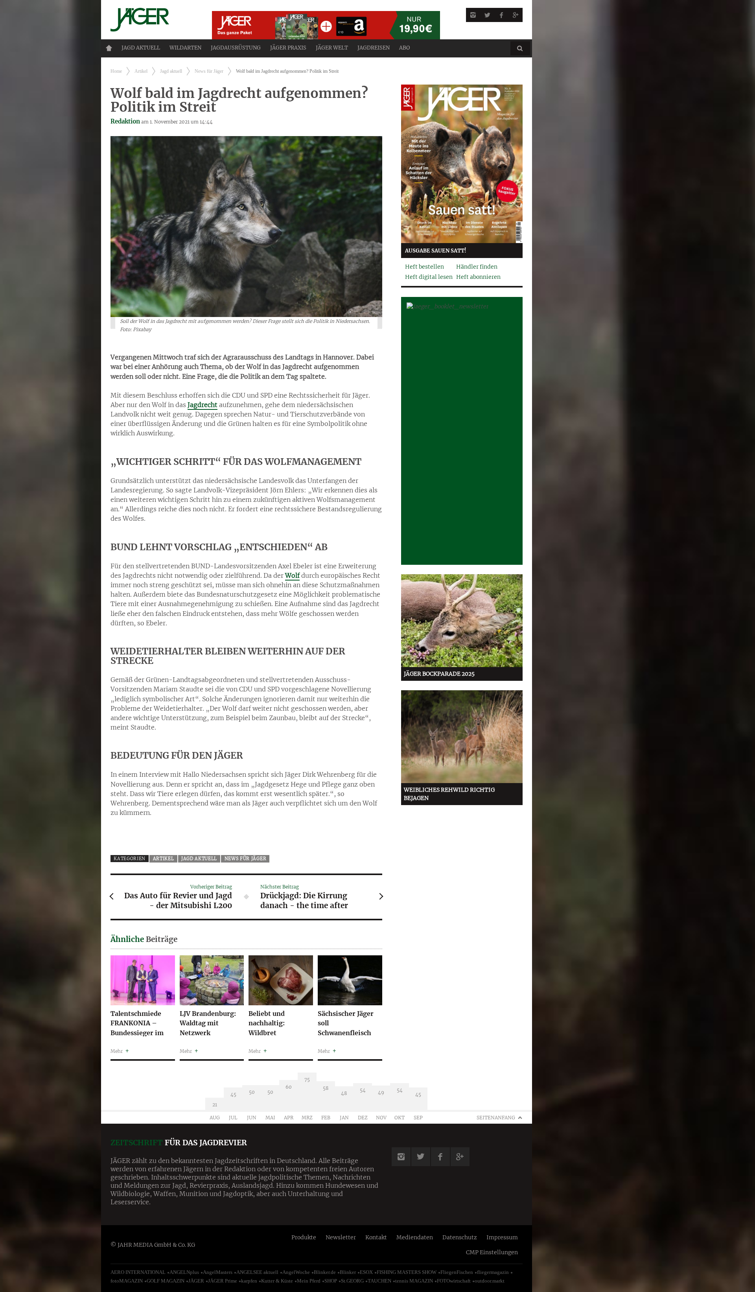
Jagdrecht (202, 405)
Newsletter (341, 1237)
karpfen (249, 1281)
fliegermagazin (493, 1272)
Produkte (303, 1237)
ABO (404, 47)
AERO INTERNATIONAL (138, 1272)
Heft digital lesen (429, 276)
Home (109, 48)
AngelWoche (296, 1272)
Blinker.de (325, 1272)
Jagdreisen (373, 47)
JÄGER (196, 1281)
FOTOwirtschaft (454, 1281)
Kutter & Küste (277, 1281)
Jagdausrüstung (236, 47)
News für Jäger (209, 71)
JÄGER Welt (332, 47)
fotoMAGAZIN (126, 1281)
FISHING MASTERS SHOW (406, 1272)
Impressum (502, 1237)
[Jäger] (151, 19)
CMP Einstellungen (492, 1252)
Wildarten (185, 47)
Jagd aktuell (141, 47)
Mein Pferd (308, 1281)
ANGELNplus (184, 1272)
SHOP (330, 1281)
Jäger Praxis (288, 47)
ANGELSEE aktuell (257, 1272)
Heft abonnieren (478, 276)
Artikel (140, 71)
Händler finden (476, 266)
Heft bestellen (424, 266)
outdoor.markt (490, 1281)
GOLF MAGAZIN (165, 1281)
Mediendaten (414, 1237)
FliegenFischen (456, 1272)
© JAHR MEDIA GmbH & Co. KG (152, 1244)
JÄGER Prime (222, 1281)
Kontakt (376, 1237)
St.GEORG (352, 1281)
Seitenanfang (496, 1118)
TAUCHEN (379, 1281)
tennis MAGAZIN (414, 1281)
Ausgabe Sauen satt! (435, 250)
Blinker (348, 1272)
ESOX (366, 1272)
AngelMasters (217, 1272)
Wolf (292, 575)
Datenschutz (459, 1237)
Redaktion (125, 121)
